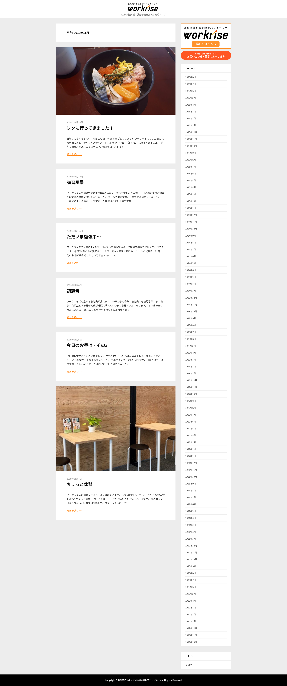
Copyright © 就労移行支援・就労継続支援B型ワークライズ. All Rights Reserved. (143, 680)
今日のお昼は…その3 (87, 345)
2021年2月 (190, 531)
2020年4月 (190, 600)
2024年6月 (190, 256)
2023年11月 (191, 304)
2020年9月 (190, 566)
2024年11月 (191, 221)
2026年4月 (190, 104)
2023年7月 (190, 332)
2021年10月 (191, 476)
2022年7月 (190, 414)
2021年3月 (190, 524)
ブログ (188, 664)
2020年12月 (191, 545)
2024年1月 (190, 290)
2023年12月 (191, 297)
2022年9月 (190, 400)
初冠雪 (73, 291)
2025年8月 (190, 159)
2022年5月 (190, 428)
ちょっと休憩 (79, 484)
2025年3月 (190, 194)
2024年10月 (191, 228)
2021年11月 (191, 469)
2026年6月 (190, 90)
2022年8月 (190, 407)
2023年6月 (190, 338)
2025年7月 (190, 166)
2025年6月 (190, 173)
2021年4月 (190, 518)
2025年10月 (191, 145)
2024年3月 (190, 276)
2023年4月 (190, 352)
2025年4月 (190, 187)
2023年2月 (190, 366)
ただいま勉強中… (84, 236)
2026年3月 (190, 111)
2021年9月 (190, 483)
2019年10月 (191, 642)
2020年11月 (191, 552)
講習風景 (75, 182)
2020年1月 (190, 621)
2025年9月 (190, 152)
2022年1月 (190, 456)
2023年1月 (190, 373)
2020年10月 (191, 559)
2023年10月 (191, 311)
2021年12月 (191, 462)
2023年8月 (190, 325)
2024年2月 (190, 283)
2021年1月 (190, 538)
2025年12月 (191, 132)
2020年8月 (190, 573)
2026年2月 (190, 118)
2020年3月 (190, 607)
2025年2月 (190, 201)
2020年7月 (190, 579)
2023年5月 (190, 345)
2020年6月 (190, 586)
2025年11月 (191, 139)
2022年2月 (190, 449)
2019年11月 (191, 635)
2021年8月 (190, 490)
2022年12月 (191, 380)
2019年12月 (191, 628)
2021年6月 (190, 504)
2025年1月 (190, 208)
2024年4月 (190, 270)
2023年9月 (190, 318)
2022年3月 (190, 442)
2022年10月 (191, 394)
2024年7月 (190, 249)
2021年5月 (190, 511)
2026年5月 (190, 97)
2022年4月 (190, 435)
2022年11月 (191, 387)
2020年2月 (190, 614)
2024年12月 (191, 214)
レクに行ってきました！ (90, 128)
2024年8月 (190, 242)
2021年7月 (190, 497)
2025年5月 (190, 180)
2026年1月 (190, 125)
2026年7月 (190, 83)
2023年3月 (190, 359)
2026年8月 (190, 77)
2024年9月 (190, 235)
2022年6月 (190, 421)
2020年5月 (190, 593)
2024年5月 (190, 263)
